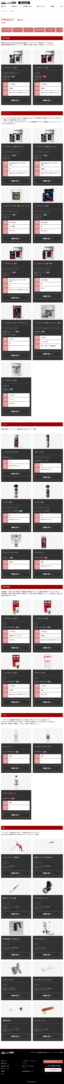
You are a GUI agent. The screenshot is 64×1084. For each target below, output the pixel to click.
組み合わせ (14, 6)
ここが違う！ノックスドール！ (30, 1061)
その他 (50, 30)
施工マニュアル (41, 6)
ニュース (24, 1063)
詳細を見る (15, 100)
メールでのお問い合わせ (52, 1070)
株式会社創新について (27, 1071)
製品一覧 (3, 6)
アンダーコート (17, 30)
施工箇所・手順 (27, 6)
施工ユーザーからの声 (27, 1066)
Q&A (61, 6)
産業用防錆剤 (39, 30)
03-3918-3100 (54, 1065)
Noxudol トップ (4, 11)
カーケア (28, 30)
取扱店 (52, 6)
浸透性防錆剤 (6, 30)
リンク (24, 1068)
